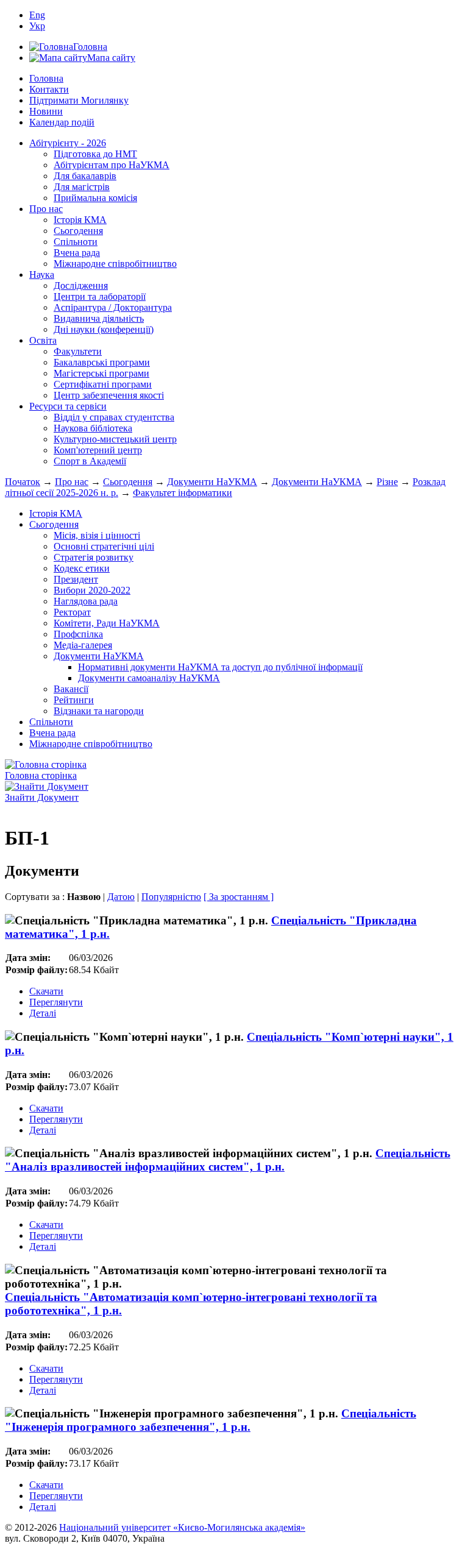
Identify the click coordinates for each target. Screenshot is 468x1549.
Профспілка (78, 634)
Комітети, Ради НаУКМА (107, 623)
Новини (46, 111)
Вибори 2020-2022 (92, 590)
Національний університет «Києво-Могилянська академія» (182, 1527)
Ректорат (72, 612)
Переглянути (56, 1002)
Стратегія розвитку (93, 557)
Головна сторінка (41, 775)
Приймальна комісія (95, 198)
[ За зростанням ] (239, 896)
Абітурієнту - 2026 (67, 143)
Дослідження (81, 285)
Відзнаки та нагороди (99, 711)
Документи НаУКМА (212, 482)
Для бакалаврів (85, 176)
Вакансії (71, 689)
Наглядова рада (86, 601)
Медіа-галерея (83, 645)
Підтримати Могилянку (79, 100)
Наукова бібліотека (93, 428)
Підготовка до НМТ (95, 154)
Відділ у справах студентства (114, 417)
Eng (37, 15)
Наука (41, 274)
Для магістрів (82, 187)
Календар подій (61, 122)
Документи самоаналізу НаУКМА (149, 678)
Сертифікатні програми (103, 384)
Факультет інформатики (182, 492)
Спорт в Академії (90, 461)
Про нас (46, 209)
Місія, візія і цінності (97, 535)
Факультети (78, 351)
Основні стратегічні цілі (104, 546)
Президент (76, 579)
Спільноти (76, 241)
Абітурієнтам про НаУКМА (111, 165)
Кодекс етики (82, 568)
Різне (387, 482)
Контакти (49, 89)
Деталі (42, 1013)
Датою (121, 896)
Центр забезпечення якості (109, 395)
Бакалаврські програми (102, 362)
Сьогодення (78, 230)
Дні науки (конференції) (104, 329)
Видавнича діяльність (99, 318)
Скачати (46, 991)
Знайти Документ (42, 797)
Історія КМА (80, 219)
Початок (22, 482)
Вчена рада (77, 252)
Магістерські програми (101, 373)
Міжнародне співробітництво (115, 263)
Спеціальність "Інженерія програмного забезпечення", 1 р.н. (210, 1420)
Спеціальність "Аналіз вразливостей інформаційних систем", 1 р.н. (227, 1160)
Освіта (43, 340)
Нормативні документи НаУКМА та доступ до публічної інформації (220, 667)
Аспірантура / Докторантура (113, 307)
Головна (46, 78)
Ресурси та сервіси (68, 406)
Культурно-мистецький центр (115, 439)
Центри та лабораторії (100, 296)
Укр (37, 26)
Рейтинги (74, 700)
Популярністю (171, 896)
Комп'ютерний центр (98, 450)
